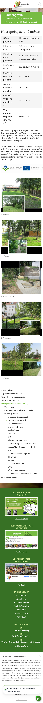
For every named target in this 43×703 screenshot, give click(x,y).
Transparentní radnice (10, 400)
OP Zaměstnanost (15, 423)
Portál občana (21, 595)
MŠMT (10, 450)
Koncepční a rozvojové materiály (19, 19)
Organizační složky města (11, 394)
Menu (2, 4)
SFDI (9, 437)
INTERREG (12, 457)
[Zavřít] (40, 656)
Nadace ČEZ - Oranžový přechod (21, 447)
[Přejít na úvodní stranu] (21, 4)
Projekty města (12, 22)
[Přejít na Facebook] (21, 572)
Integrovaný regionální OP (19, 417)
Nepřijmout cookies (21, 694)
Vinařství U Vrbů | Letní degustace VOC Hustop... (21, 642)
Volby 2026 (21, 617)
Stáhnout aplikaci (21, 519)
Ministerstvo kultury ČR (17, 440)
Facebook (21, 585)
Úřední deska (21, 599)
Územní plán (9, 407)
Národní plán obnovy (16, 470)
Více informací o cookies (25, 665)
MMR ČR (11, 433)
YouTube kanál (21, 552)
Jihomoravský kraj (15, 427)
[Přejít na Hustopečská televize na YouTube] (21, 539)
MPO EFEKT (12, 460)
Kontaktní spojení (21, 603)
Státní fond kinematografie (19, 453)
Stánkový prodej (21, 613)
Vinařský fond (13, 430)
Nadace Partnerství (16, 463)
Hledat (39, 4)
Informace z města (9, 478)
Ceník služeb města (21, 606)
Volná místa (21, 610)
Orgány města (7, 390)
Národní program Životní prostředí (22, 443)
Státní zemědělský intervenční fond (22, 473)
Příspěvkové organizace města (13, 397)
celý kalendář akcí (21, 646)
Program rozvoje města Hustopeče (18, 410)
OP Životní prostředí (28, 22)
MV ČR (10, 467)
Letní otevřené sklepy (21, 630)
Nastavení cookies (21, 700)
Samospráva (14, 15)
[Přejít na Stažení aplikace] (21, 506)
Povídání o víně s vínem (21, 636)
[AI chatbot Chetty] (38, 698)
